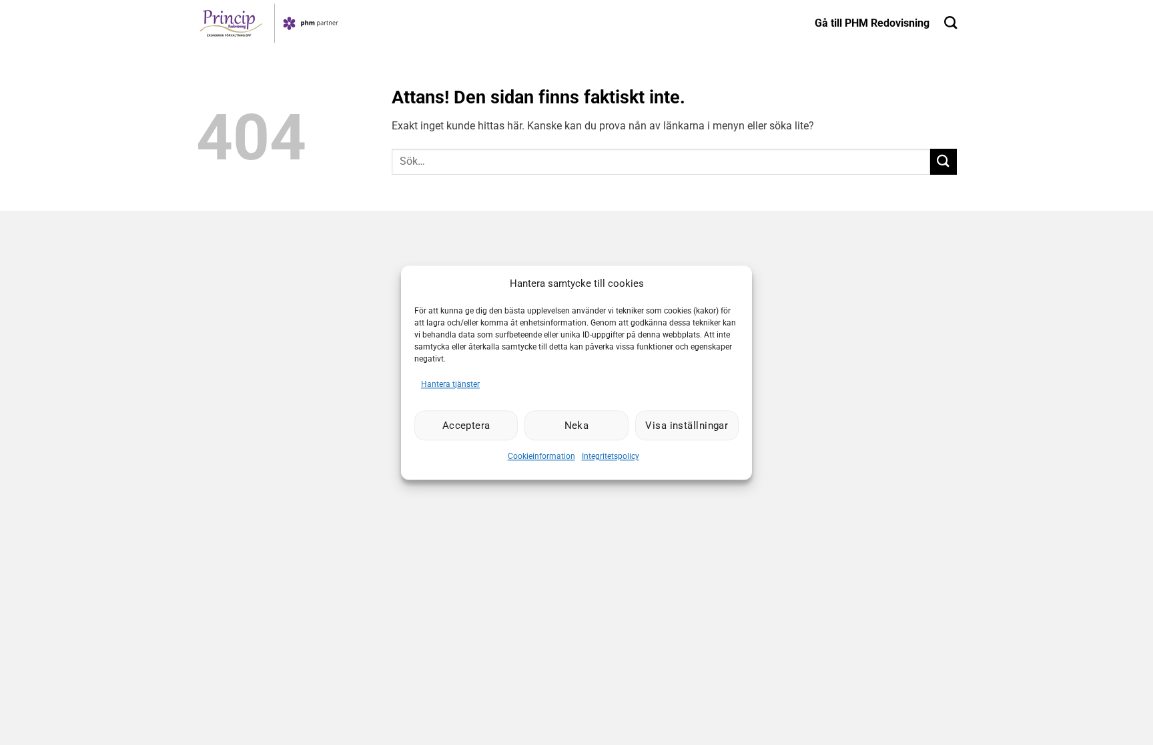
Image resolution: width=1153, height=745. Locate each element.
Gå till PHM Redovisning (872, 23)
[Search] (950, 22)
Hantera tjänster (450, 384)
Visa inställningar (686, 426)
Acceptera (466, 426)
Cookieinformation (541, 457)
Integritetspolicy (610, 457)
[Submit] (943, 162)
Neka (576, 426)
